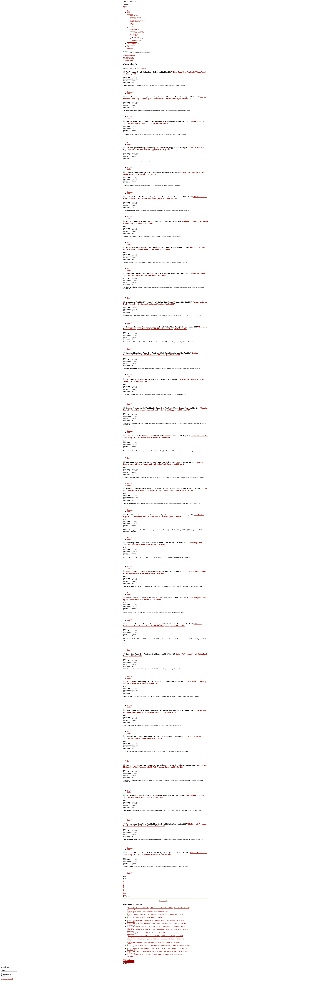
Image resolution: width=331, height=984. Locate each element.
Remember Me (7, 974)
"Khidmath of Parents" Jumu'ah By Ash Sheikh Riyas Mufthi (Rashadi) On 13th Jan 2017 (165, 854)
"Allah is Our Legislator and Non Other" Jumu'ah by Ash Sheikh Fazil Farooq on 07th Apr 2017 (163, 516)
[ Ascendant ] (143, 68)
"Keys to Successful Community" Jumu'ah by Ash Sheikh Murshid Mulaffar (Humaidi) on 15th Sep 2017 (164, 98)
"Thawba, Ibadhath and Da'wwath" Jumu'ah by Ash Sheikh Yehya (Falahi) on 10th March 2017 (162, 625)
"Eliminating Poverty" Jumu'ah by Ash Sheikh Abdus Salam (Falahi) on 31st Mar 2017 (163, 543)
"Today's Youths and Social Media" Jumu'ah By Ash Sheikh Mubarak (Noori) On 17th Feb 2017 (164, 711)
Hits (138, 68)
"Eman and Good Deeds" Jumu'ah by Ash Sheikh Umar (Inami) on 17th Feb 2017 (162, 737)
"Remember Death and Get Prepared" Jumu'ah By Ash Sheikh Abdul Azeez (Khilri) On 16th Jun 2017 (165, 328)
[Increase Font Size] (123, 3)
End (124, 895)
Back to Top (126, 959)
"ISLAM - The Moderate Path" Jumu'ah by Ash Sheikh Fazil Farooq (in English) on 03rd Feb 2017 (165, 766)
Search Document (128, 60)
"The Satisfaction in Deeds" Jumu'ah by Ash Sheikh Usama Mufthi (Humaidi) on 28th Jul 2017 (165, 198)
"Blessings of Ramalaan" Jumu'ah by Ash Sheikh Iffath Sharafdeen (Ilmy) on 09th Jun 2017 (161, 354)
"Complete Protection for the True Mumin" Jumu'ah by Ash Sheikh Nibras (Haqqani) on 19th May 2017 (165, 409)
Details (129, 93)
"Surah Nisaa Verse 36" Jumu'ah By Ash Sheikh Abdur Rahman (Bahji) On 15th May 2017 (165, 437)
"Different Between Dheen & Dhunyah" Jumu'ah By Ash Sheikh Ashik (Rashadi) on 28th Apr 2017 (163, 463)
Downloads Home (128, 57)
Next (124, 893)
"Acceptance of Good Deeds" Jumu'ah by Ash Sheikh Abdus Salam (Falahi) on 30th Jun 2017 (165, 303)
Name (130, 68)
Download (129, 92)
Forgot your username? (7, 982)
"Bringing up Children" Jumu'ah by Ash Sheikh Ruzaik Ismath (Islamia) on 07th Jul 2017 (165, 274)
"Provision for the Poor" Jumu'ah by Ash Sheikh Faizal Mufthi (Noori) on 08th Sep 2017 (164, 122)
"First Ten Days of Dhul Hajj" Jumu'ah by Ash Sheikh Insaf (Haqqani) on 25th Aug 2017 (164, 148)
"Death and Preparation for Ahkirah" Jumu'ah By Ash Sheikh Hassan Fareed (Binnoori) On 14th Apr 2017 (165, 489)
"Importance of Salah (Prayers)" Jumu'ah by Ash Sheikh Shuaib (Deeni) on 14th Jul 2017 (164, 248)
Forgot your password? (7, 979)
